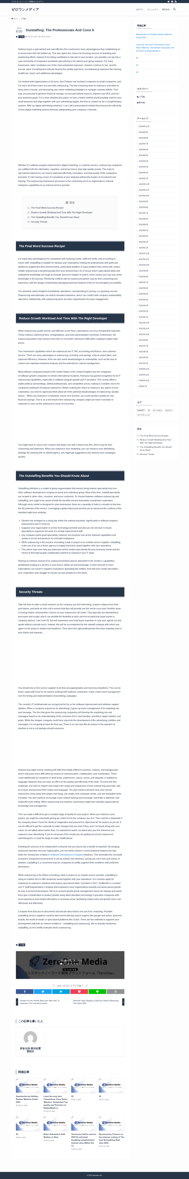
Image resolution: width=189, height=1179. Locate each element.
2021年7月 (143, 346)
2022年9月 (143, 271)
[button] (24, 991)
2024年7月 (143, 144)
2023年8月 (143, 207)
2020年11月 (144, 375)
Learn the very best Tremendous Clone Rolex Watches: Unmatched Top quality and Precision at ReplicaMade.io (155, 47)
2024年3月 (143, 167)
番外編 (142, 102)
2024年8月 (143, 138)
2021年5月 (143, 351)
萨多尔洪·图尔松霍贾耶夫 (30, 1050)
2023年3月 (143, 236)
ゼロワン (169, 410)
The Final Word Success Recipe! (47, 208)
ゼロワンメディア (25, 9)
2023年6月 (143, 219)
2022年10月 (144, 265)
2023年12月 (144, 184)
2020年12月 (144, 369)
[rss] (176, 1)
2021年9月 (143, 340)
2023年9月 (143, 201)
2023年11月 (144, 190)
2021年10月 (144, 334)
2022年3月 (143, 305)
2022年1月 (143, 317)
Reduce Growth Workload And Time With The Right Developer (61, 212)
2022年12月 (144, 253)
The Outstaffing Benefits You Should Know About (55, 217)
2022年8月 (143, 276)
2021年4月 (143, 357)
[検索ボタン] (174, 9)
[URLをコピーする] (115, 991)
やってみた (157, 410)
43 (137, 58)
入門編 (21, 36)
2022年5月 (143, 294)
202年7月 (143, 386)
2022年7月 (143, 282)
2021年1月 (143, 363)
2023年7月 (143, 213)
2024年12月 (144, 126)
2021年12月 (144, 323)
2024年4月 (143, 161)
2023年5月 (143, 224)
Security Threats (39, 222)
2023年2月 (143, 242)
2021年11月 (144, 328)
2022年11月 (144, 259)
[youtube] (172, 1)
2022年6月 (143, 288)
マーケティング (143, 415)
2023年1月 (143, 248)
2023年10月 (144, 196)
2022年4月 (143, 300)
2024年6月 (143, 149)
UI (149, 410)
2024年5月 (143, 155)
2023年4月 (143, 230)
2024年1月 (143, 178)
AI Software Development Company (65, 855)
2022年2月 (143, 311)
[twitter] (168, 1)
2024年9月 (143, 132)
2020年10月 (144, 380)
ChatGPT (141, 410)
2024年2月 (143, 172)
